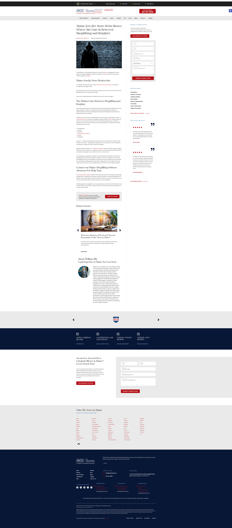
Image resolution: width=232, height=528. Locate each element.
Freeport (94, 439)
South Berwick (127, 438)
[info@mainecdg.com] (104, 473)
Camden (94, 422)
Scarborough (126, 432)
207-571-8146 (84, 195)
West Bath (142, 424)
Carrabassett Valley (96, 426)
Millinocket (110, 434)
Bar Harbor (78, 426)
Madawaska (110, 432)
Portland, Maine (98, 10)
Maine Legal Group (110, 3)
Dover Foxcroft (95, 432)
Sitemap (154, 518)
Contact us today (136, 475)
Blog (91, 472)
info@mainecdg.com (111, 473)
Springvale (142, 418)
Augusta (78, 422)
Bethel (77, 434)
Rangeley (126, 422)
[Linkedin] (84, 487)
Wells (141, 422)
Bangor (77, 424)
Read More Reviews (136, 181)
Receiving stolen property (83, 133)
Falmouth (94, 436)
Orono (125, 418)
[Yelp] (88, 487)
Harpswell (110, 420)
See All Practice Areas (137, 113)
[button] (78, 230)
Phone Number (135, 57)
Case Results (79, 476)
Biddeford (78, 436)
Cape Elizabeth (95, 424)
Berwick (77, 432)
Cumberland (95, 428)
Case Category (135, 62)
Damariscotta (95, 430)
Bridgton (78, 439)
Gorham (110, 418)
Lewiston (110, 428)
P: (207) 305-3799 (142, 491)
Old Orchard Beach (112, 439)
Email (134, 52)
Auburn (77, 420)
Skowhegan (126, 436)
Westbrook (142, 426)
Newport (110, 436)
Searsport (126, 434)
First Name (123, 362)
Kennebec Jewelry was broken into (104, 84)
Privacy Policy (129, 518)
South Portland (127, 439)
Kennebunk (110, 422)
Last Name (141, 362)
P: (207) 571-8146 (100, 489)
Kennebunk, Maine (98, 11)
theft (110, 119)
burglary (88, 76)
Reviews (92, 470)
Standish (141, 420)
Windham (142, 428)
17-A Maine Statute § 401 (97, 148)
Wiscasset (142, 430)
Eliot (93, 434)
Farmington (94, 438)
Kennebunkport (111, 424)
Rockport (126, 426)
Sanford (125, 430)
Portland (125, 420)
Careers (92, 476)
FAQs (77, 478)
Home (77, 470)
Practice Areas (80, 474)
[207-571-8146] (104, 476)
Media (91, 474)
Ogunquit (110, 438)
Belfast (77, 430)
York (141, 434)
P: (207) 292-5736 (121, 489)
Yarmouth (142, 432)
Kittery (109, 426)
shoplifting (104, 74)
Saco (125, 428)
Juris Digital (107, 518)
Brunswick (94, 418)
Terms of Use (139, 518)
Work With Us (150, 3)
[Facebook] (77, 487)
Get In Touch (137, 3)
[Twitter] (81, 487)
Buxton (93, 420)
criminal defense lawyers (84, 174)
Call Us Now (124, 3)
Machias (110, 430)
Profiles (78, 472)
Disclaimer (147, 518)
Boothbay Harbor (79, 438)
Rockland (126, 424)
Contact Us (93, 478)
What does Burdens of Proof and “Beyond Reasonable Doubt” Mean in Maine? (98, 236)
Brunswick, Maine (98, 13)
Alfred (77, 418)
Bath (77, 428)
